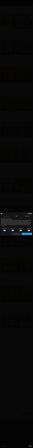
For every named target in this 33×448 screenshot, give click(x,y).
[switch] (12, 230)
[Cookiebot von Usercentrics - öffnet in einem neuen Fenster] (28, 213)
